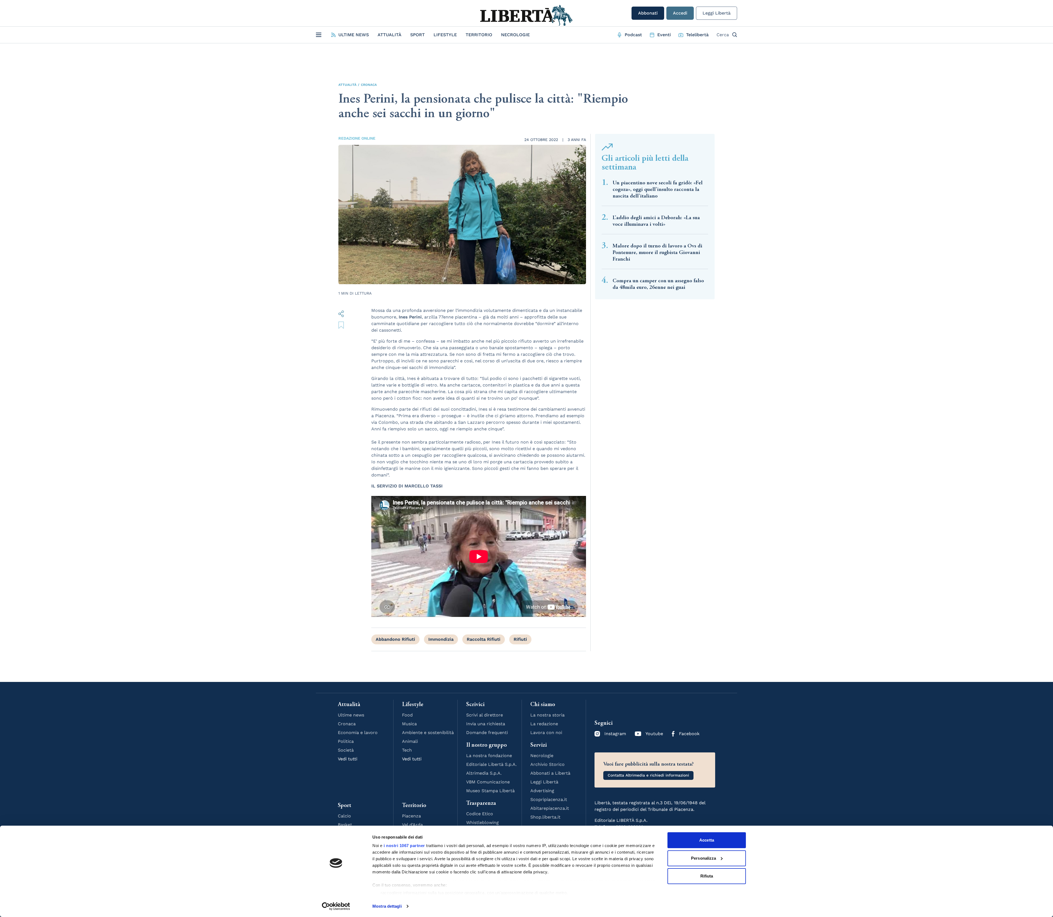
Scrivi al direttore (484, 715)
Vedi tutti (347, 758)
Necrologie (515, 34)
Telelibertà (697, 34)
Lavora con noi (546, 732)
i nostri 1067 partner (404, 845)
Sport (417, 34)
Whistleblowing (482, 822)
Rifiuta (706, 876)
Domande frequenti (487, 732)
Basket (345, 824)
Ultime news (351, 715)
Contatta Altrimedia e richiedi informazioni (648, 775)
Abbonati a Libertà (550, 773)
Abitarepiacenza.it (549, 808)
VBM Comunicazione (488, 782)
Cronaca (369, 85)
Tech (407, 750)
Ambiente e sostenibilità (428, 732)
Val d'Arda (412, 824)
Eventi (664, 34)
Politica (346, 741)
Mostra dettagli (387, 906)
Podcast (633, 34)
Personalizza (703, 858)
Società (346, 750)
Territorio (479, 34)
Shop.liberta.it (545, 817)
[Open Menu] (318, 35)
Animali (410, 741)
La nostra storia (547, 715)
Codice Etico (479, 813)
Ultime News (353, 34)
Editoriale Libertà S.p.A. (491, 764)
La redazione (544, 723)
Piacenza (411, 816)
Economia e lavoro (358, 732)
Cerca (723, 34)
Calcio (344, 816)
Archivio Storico (547, 764)
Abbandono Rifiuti (395, 639)
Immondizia (441, 639)
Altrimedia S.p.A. (484, 773)
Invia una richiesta (485, 723)
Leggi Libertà (717, 13)
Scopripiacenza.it (548, 799)
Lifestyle (445, 34)
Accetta (706, 840)
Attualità (389, 34)
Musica (409, 723)
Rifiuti (520, 639)
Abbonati (648, 13)
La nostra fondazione (489, 755)
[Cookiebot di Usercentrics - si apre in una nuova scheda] (336, 906)
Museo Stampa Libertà (490, 790)
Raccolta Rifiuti (483, 639)
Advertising (542, 790)
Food (407, 715)
